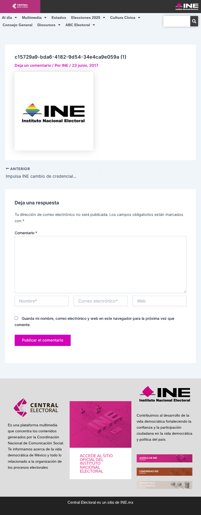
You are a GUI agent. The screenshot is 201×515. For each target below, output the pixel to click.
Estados (59, 17)
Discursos (46, 25)
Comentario (26, 233)
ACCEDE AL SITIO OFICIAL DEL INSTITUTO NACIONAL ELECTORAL (96, 463)
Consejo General (17, 25)
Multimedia (32, 17)
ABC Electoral (77, 25)
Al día (7, 17)
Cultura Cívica (122, 17)
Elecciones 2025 (85, 17)
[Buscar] (194, 21)
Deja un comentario (33, 65)
